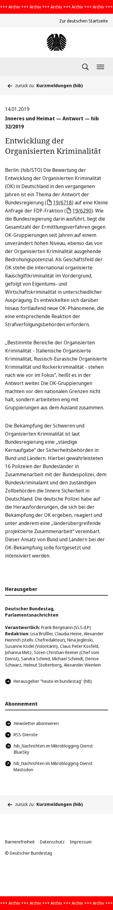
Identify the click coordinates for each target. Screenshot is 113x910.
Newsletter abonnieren (36, 723)
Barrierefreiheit (20, 842)
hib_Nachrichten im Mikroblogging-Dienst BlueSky (53, 749)
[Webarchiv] (56, 42)
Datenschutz (52, 842)
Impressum (81, 842)
